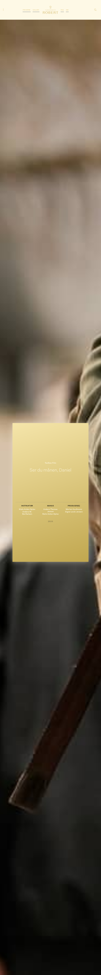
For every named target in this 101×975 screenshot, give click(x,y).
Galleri (36, 10)
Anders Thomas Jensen (50, 510)
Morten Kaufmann (74, 509)
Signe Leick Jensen (74, 512)
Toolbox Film (50, 463)
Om (67, 10)
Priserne (27, 10)
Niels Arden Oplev (27, 509)
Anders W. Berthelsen (27, 513)
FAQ (62, 10)
